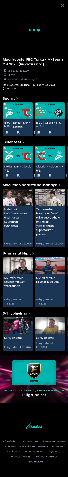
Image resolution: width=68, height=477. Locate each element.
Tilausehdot (30, 441)
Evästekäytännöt (22, 456)
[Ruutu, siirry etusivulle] (34, 426)
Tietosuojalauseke (53, 441)
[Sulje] (62, 5)
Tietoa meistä (34, 461)
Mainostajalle (33, 451)
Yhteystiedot (53, 451)
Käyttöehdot (11, 441)
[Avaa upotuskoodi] (63, 14)
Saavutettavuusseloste (20, 446)
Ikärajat (43, 446)
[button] (34, 30)
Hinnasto (57, 446)
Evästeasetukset (46, 456)
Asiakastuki (14, 451)
